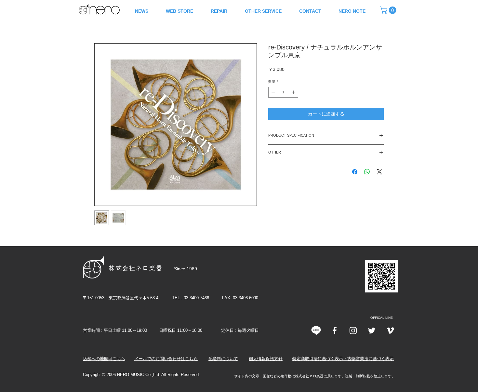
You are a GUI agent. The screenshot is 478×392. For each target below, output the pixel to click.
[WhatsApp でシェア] (367, 172)
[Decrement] (272, 92)
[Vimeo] (390, 330)
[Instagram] (353, 330)
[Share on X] (379, 172)
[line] (316, 330)
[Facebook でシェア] (355, 172)
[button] (389, 10)
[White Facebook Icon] (334, 330)
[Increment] (294, 92)
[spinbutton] (283, 92)
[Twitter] (372, 330)
